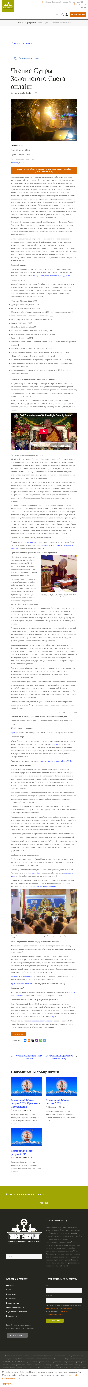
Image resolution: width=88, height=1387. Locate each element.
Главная (20, 22)
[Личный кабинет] (67, 14)
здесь (54, 1016)
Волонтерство (11, 1316)
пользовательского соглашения (58, 1308)
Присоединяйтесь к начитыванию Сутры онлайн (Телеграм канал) (44, 170)
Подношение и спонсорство (17, 1311)
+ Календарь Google (23, 48)
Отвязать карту (17, 1335)
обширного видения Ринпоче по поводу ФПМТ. (52, 275)
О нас (8, 1289)
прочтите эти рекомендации (44, 886)
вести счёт (34, 873)
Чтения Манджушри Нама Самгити (29, 1057)
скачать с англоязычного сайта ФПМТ (55, 761)
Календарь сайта (18, 162)
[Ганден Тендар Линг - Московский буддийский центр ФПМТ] (8, 6)
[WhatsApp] (40, 1040)
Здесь (13, 732)
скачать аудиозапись (32, 542)
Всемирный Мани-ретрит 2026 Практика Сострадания (25, 1103)
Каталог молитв (12, 1303)
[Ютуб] (85, 7)
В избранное (17, 1034)
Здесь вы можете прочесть (21, 983)
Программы (11, 1294)
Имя (47, 1285)
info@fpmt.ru (81, 4)
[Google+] (82, 7)
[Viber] (36, 1040)
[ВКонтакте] (25, 1040)
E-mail (49, 1295)
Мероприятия (30, 22)
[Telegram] (44, 1040)
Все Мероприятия (23, 43)
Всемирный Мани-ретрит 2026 (57, 1101)
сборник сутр (55, 744)
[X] (33, 1040)
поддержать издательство (40, 1021)
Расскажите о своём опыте (21, 976)
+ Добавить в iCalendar (46, 48)
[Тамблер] (41, 1202)
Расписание (10, 1298)
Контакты (10, 1285)
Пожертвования (78, 15)
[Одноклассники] (29, 1040)
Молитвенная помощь (15, 1307)
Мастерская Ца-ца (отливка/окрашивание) (59, 1057)
